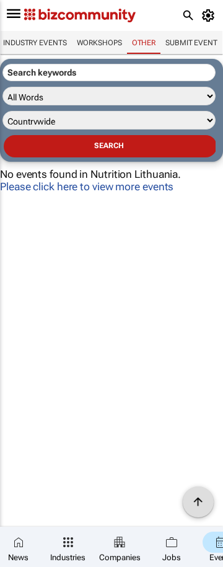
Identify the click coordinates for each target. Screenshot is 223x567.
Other (144, 42)
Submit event (191, 42)
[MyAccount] (210, 15)
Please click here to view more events (86, 186)
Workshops (99, 42)
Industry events (35, 42)
